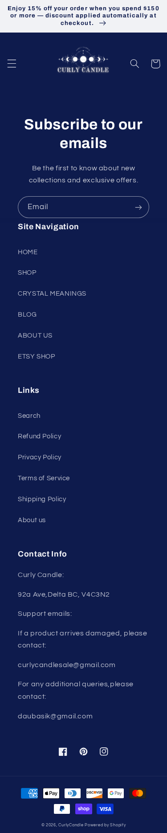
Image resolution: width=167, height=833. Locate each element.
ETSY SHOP (36, 356)
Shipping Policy (42, 499)
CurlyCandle (70, 825)
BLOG (27, 314)
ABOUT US (35, 335)
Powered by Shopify (105, 825)
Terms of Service (44, 478)
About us (32, 520)
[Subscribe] (138, 207)
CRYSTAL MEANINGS (52, 293)
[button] (11, 64)
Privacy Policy (39, 457)
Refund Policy (39, 436)
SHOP (27, 272)
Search (29, 415)
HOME (28, 252)
